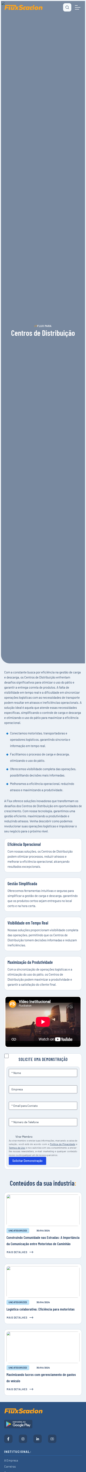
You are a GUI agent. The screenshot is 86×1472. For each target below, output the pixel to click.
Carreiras (10, 1466)
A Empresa (11, 1460)
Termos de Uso (17, 1147)
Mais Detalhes (17, 1252)
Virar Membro (24, 1136)
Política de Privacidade (62, 1144)
